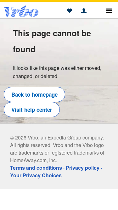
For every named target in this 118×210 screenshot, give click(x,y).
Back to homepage (34, 94)
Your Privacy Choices (36, 175)
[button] (69, 11)
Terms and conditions (36, 167)
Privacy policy (82, 167)
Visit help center (31, 109)
